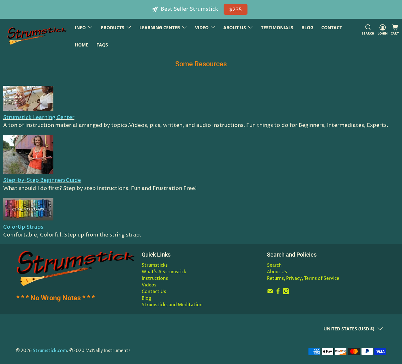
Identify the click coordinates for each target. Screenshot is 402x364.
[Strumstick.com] (37, 36)
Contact (331, 27)
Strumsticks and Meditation (172, 305)
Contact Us (154, 292)
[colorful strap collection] (28, 219)
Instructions (155, 278)
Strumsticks (155, 265)
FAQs (102, 45)
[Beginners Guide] (28, 172)
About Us (277, 272)
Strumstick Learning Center (38, 117)
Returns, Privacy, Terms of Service (303, 278)
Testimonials (277, 27)
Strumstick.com (50, 351)
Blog (307, 27)
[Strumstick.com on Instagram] (286, 293)
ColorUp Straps (23, 227)
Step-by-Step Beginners (34, 180)
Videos (149, 285)
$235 (235, 9)
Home (81, 45)
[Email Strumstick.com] (270, 293)
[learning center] (28, 109)
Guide (73, 180)
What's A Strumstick (164, 272)
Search (274, 265)
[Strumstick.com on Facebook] (278, 293)
